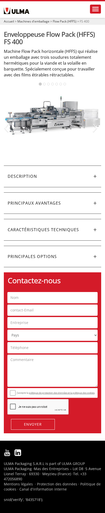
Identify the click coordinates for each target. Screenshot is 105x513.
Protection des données (57, 484)
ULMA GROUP (73, 463)
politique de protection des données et (49, 392)
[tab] (52, 176)
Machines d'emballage (33, 21)
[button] (52, 176)
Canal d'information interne (43, 489)
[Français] (16, 11)
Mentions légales (18, 484)
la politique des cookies (82, 392)
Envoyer (33, 424)
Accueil (9, 21)
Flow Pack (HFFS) (64, 21)
